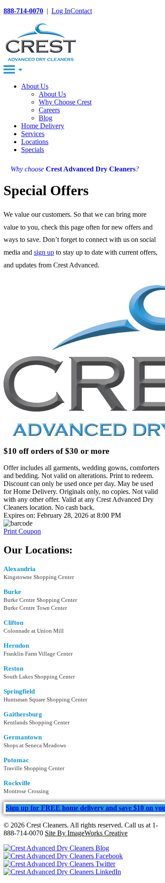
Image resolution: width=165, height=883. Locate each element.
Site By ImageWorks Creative (86, 833)
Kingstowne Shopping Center (39, 577)
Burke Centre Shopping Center (40, 600)
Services (32, 133)
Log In (60, 11)
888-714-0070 (23, 11)
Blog (45, 118)
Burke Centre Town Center (35, 608)
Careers (49, 110)
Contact (81, 11)
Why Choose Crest (65, 102)
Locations (34, 141)
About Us (34, 86)
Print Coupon (22, 531)
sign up (44, 252)
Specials (32, 149)
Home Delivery (42, 126)
